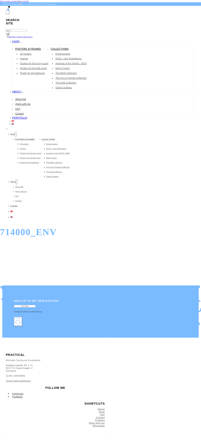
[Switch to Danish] (13, 120)
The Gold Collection (65, 82)
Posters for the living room (34, 63)
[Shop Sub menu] (20, 42)
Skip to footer (23, 1)
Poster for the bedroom (32, 72)
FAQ (17, 108)
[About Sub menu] (22, 92)
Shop (15, 41)
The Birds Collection (66, 72)
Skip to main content (8, 1)
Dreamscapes (62, 53)
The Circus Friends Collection (71, 77)
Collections (60, 48)
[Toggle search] (7, 12)
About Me (20, 98)
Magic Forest (62, 68)
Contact (19, 113)
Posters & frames (28, 48)
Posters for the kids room (33, 68)
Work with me (23, 103)
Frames (24, 58)
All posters (25, 53)
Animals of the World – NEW (71, 63)
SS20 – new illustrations (68, 58)
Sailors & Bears (63, 87)
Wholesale (98, 425)
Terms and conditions (18, 380)
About (16, 91)
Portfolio (19, 117)
